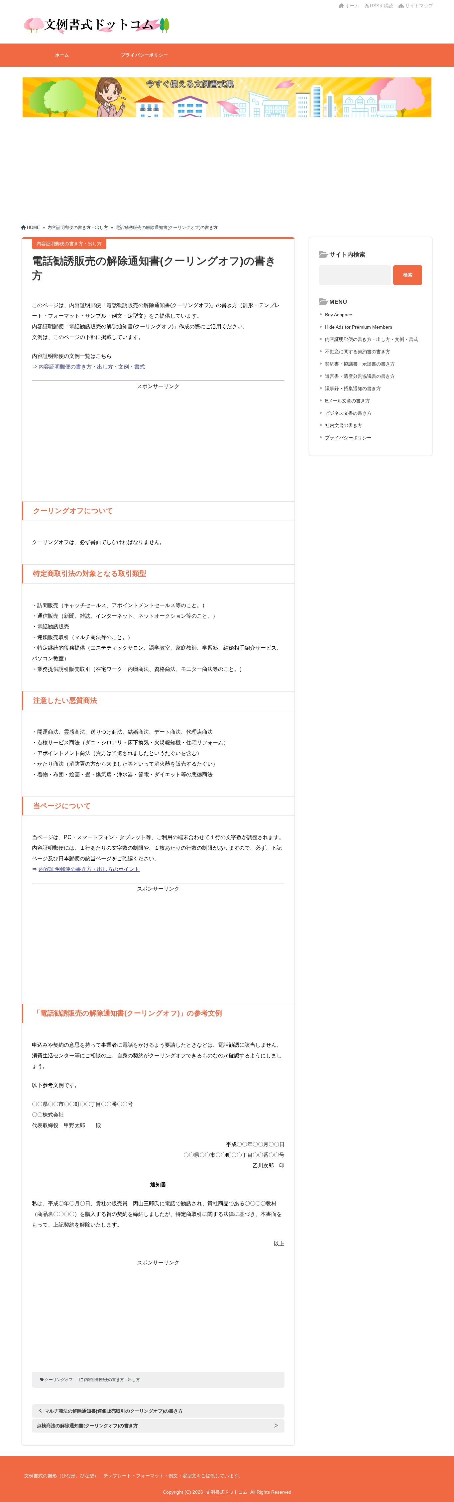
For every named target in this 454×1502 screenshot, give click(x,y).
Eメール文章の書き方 (347, 400)
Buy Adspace (338, 314)
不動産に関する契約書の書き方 (357, 351)
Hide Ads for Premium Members (358, 327)
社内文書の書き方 (343, 425)
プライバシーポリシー (144, 55)
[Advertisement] (227, 168)
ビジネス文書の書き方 (348, 413)
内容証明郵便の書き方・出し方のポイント (89, 869)
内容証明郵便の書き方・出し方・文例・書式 (92, 367)
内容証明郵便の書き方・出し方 (112, 1379)
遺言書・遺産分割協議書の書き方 (360, 376)
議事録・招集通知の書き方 (353, 388)
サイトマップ (418, 5)
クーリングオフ (59, 1379)
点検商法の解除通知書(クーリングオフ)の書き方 (87, 1425)
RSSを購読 (382, 5)
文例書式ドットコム (227, 1492)
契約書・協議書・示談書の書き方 (360, 364)
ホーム (351, 5)
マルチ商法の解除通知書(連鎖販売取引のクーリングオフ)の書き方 (114, 1411)
